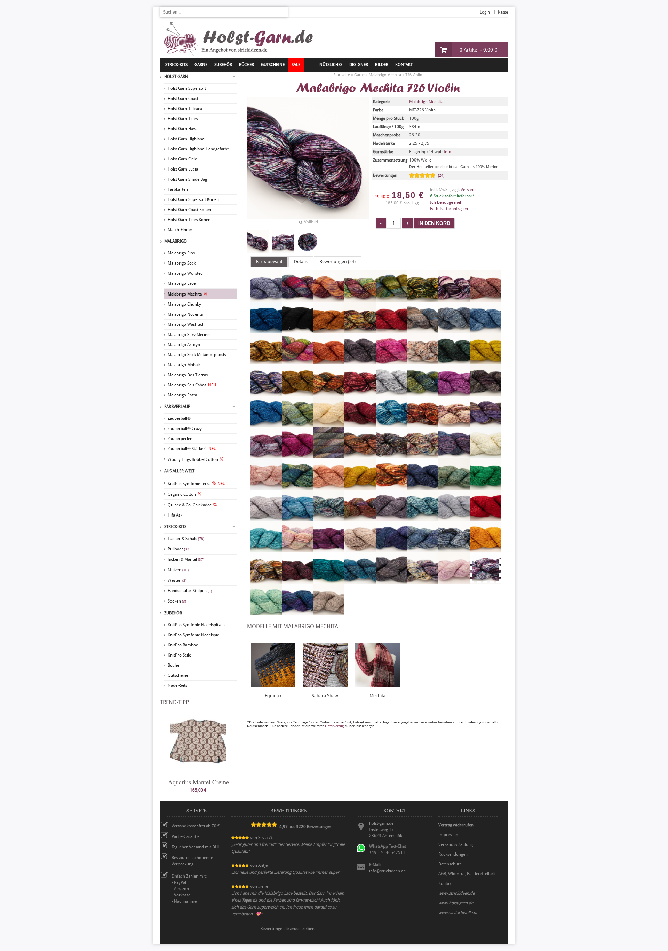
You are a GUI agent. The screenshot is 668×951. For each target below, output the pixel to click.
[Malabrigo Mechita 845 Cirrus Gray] (454, 330)
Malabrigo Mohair (184, 364)
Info (447, 151)
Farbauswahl (269, 261)
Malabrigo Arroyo (184, 344)
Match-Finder (180, 229)
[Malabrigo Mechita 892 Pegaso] (297, 518)
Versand (468, 189)
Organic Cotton (182, 494)
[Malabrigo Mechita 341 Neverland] (266, 486)
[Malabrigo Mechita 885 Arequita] (391, 298)
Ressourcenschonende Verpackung (192, 860)
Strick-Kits (176, 64)
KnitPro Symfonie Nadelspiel (194, 634)
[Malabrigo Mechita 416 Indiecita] (297, 424)
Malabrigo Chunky (184, 304)
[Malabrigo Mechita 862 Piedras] (360, 518)
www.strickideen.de (456, 893)
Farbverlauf (177, 406)
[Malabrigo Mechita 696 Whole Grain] (328, 612)
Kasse (503, 12)
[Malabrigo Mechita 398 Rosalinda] (297, 549)
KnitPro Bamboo (183, 645)
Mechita (377, 695)
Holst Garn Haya (182, 128)
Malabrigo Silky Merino (189, 334)
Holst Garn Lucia (183, 169)
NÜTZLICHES (330, 64)
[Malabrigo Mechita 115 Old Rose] (328, 486)
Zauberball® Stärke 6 (192, 448)
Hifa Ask (175, 515)
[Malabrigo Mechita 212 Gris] (391, 392)
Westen (177, 580)
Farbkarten (178, 189)
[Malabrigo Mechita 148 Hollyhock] (454, 392)
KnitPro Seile (179, 655)
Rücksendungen (453, 854)
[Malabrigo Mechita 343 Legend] (454, 424)
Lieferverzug (334, 726)
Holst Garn (176, 76)
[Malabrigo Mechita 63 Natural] (485, 455)
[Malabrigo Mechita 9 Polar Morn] (454, 518)
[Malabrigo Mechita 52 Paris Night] (422, 486)
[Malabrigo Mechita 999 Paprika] (391, 486)
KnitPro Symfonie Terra (196, 483)
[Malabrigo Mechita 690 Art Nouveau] (422, 298)
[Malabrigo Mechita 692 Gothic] (328, 392)
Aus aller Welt (179, 471)
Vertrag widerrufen (456, 825)
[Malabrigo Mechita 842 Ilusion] (485, 392)
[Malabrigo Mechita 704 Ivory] (328, 424)
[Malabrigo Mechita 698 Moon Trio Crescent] (391, 455)
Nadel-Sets (177, 685)
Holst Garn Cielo (182, 159)
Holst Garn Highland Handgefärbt (198, 149)
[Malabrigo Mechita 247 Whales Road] (297, 612)
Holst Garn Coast (183, 98)
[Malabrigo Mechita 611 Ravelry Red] (485, 518)
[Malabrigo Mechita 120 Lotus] (266, 455)
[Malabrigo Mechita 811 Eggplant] (360, 361)
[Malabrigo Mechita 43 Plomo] (391, 518)
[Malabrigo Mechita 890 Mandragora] (328, 455)
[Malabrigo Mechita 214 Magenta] (297, 455)
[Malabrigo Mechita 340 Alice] (266, 298)
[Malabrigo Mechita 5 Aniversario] (297, 298)
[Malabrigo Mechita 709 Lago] (391, 424)
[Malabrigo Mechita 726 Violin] (258, 241)
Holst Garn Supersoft (187, 88)
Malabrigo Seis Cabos (192, 385)
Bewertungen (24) (337, 261)
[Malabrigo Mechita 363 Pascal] (454, 486)
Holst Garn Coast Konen (189, 209)
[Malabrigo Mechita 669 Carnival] (360, 330)
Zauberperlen (180, 438)
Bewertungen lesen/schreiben (287, 928)
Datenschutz (449, 864)
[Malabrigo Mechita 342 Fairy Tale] (422, 361)
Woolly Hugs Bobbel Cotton (193, 459)
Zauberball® (179, 418)
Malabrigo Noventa (185, 314)
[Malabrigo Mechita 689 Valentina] (454, 580)
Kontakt (404, 64)
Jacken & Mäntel (186, 559)
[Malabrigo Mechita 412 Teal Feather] (328, 580)
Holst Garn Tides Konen (189, 219)
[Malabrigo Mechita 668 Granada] (360, 392)
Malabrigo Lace (182, 283)
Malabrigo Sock (182, 263)
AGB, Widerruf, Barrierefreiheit (466, 873)
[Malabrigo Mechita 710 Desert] (266, 361)
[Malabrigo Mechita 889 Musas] (454, 455)
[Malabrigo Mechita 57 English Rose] (391, 361)
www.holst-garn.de (455, 903)
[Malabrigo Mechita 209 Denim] (485, 330)
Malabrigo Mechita (185, 294)
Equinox (273, 695)
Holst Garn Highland (186, 138)
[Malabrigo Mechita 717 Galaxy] (266, 392)
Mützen (178, 569)
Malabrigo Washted (185, 324)
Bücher (174, 665)
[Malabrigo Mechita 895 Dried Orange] (328, 361)
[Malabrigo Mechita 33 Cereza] (391, 330)
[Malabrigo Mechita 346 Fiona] (454, 361)
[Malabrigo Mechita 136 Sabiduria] (328, 549)
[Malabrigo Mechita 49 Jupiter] (360, 424)
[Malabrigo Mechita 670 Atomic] (454, 298)
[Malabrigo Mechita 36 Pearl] (266, 518)
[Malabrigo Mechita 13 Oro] (360, 486)
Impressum (449, 834)
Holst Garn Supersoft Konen (193, 199)
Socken (177, 601)
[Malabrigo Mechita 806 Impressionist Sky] (266, 424)
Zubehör (173, 613)
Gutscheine (178, 675)
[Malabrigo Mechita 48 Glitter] (297, 392)
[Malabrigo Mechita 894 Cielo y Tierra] (422, 330)
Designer (358, 64)
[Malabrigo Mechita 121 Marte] (360, 455)
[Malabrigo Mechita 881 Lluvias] (485, 424)
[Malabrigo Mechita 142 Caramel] (328, 330)
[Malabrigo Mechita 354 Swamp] (297, 580)
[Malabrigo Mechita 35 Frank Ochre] (485, 361)
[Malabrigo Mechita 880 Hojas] (422, 392)
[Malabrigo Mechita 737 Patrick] (485, 486)
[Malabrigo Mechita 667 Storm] (454, 549)
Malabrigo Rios (181, 253)
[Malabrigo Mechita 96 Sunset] (485, 549)
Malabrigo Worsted (185, 273)
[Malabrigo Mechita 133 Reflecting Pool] (266, 549)
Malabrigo (175, 241)
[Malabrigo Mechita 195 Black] (297, 330)
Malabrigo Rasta (182, 395)
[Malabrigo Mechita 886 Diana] (297, 361)
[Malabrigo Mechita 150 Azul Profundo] (266, 330)
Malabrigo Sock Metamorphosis (197, 354)
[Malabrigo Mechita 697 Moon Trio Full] (422, 455)
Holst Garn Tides (183, 118)
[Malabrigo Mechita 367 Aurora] (485, 298)
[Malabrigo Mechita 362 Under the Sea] (360, 580)
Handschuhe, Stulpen (190, 590)
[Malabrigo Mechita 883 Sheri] (391, 549)
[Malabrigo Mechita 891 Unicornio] (391, 580)
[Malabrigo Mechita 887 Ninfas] (297, 486)
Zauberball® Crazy (185, 428)
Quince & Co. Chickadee (190, 505)
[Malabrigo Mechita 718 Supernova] (266, 580)
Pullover (179, 549)
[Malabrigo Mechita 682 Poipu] (422, 518)
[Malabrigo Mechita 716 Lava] (422, 424)
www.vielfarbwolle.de (458, 912)
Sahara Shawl (325, 695)
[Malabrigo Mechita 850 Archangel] (328, 298)
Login (485, 12)
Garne (200, 64)
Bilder (381, 64)
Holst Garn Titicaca (185, 108)
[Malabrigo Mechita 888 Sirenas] (422, 549)
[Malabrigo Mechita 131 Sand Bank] (360, 549)
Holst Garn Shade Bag (187, 179)
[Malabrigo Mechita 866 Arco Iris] (360, 298)
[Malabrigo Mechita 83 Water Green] (266, 612)
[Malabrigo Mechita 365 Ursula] (422, 580)
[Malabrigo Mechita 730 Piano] (328, 518)
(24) (441, 175)
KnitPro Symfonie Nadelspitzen (196, 624)
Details (301, 261)
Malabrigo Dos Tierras (188, 374)
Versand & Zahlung (455, 844)
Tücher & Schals (186, 538)
